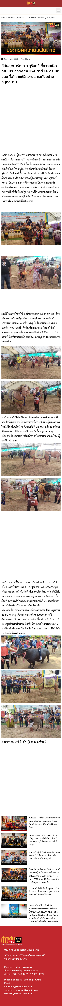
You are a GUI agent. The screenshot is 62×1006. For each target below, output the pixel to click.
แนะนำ (53, 17)
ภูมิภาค (47, 17)
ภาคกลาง (12, 17)
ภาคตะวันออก (22, 17)
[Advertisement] (31, 119)
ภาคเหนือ (40, 17)
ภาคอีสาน (32, 17)
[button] (58, 10)
